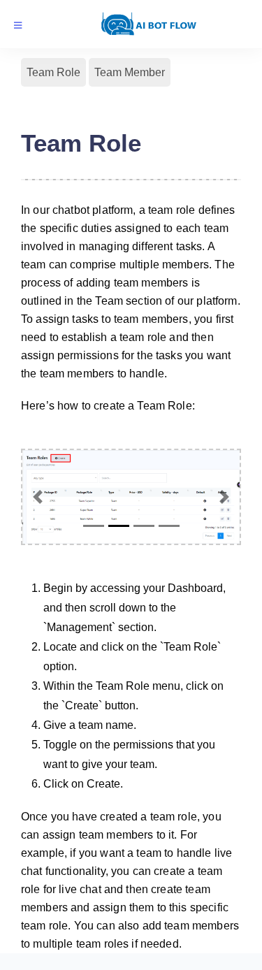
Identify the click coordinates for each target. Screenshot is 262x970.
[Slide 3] (143, 526)
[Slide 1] (93, 526)
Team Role (53, 72)
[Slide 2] (118, 526)
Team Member (129, 72)
